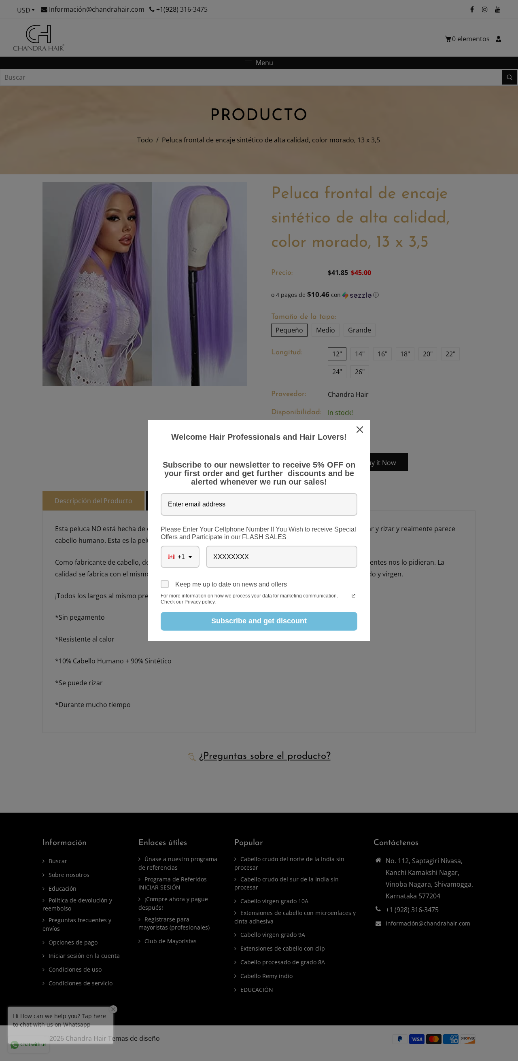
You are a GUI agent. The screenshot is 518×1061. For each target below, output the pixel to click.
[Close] (360, 429)
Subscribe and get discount (259, 621)
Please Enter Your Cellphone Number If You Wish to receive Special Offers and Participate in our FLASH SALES (258, 533)
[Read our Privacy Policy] (353, 596)
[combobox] (180, 557)
